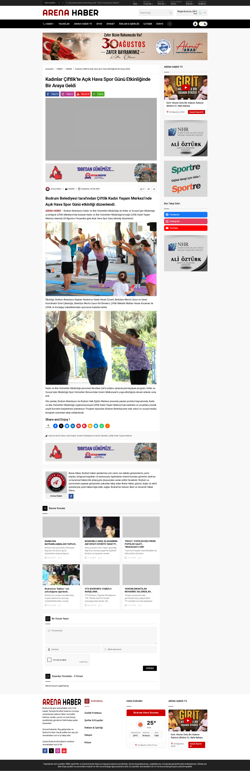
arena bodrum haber (56, 436)
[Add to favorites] (90, 426)
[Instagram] (57, 750)
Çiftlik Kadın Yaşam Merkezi (120, 436)
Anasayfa (49, 69)
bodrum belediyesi (85, 436)
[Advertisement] (29, 71)
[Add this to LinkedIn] (72, 426)
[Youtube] (64, 750)
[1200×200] (125, 59)
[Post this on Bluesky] (67, 426)
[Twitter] (51, 750)
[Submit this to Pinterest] (78, 426)
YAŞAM (69, 69)
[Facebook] (45, 750)
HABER (59, 69)
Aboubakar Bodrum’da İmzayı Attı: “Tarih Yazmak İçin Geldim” (93, 3)
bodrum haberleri (100, 436)
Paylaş (100, 94)
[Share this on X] (61, 426)
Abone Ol (85, 94)
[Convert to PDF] (84, 426)
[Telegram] (96, 426)
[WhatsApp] (101, 426)
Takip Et (54, 94)
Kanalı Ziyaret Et (196, 112)
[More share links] (107, 426)
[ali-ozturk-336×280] (185, 155)
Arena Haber (55, 189)
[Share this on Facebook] (55, 426)
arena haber (71, 436)
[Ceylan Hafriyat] (101, 180)
